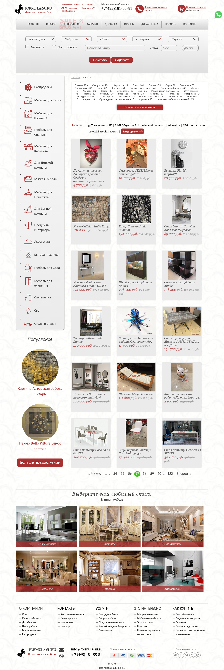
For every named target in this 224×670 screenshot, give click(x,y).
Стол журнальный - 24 (89, 96)
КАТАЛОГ (50, 24)
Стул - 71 (172, 85)
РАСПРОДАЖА (71, 24)
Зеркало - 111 (122, 85)
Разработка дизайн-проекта (114, 626)
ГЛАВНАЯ (33, 24)
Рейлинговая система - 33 (167, 91)
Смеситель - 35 (126, 91)
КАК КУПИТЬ (183, 609)
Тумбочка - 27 (157, 93)
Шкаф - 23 (110, 96)
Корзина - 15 (147, 99)
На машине (67, 622)
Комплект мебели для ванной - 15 (177, 99)
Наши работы (29, 626)
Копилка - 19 (177, 96)
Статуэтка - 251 (102, 85)
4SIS (109, 125)
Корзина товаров (196, 7)
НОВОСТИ (170, 24)
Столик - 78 (156, 85)
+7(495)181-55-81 (116, 8)
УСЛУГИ (102, 609)
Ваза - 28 (125, 93)
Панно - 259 (83, 85)
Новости (142, 626)
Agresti (114, 131)
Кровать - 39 (91, 91)
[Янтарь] (40, 360)
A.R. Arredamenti (142, 125)
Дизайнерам (29, 622)
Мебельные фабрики (149, 618)
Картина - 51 (120, 88)
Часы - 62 (103, 88)
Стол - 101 (140, 85)
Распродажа (67, 47)
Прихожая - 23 (128, 96)
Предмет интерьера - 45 (144, 88)
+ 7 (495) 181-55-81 (86, 655)
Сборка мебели (107, 618)
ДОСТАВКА (111, 24)
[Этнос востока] (40, 415)
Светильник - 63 (85, 88)
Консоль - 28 (108, 93)
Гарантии (181, 622)
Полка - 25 (175, 93)
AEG (185, 125)
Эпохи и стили (145, 622)
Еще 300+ (131, 131)
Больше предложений (40, 462)
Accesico (160, 125)
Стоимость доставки (187, 626)
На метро (66, 626)
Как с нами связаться (72, 614)
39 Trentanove (96, 125)
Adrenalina (173, 125)
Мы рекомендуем (147, 614)
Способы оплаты (185, 614)
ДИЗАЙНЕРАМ (149, 24)
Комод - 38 (108, 91)
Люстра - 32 (90, 93)
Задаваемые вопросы (188, 618)
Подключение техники (111, 622)
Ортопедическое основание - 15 (118, 99)
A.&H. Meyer (122, 125)
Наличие (37, 47)
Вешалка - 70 (188, 85)
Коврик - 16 (90, 99)
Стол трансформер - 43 (175, 88)
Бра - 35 (144, 91)
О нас (25, 614)
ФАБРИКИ (92, 24)
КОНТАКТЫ (189, 24)
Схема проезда (69, 618)
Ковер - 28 (140, 93)
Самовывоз (105, 630)
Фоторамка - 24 (193, 93)
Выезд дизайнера (108, 614)
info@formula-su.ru (86, 649)
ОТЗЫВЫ (129, 24)
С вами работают (31, 618)
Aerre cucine (197, 125)
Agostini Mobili (98, 131)
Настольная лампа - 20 (153, 96)
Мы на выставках (31, 630)
